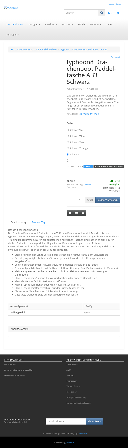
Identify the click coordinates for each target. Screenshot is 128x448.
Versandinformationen (14, 375)
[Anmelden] (109, 12)
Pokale (81, 24)
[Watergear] (22, 9)
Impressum (71, 380)
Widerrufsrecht (73, 386)
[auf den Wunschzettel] (70, 213)
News (111, 4)
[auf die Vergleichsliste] (76, 213)
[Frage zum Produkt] (83, 213)
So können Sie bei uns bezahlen (18, 369)
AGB (68, 369)
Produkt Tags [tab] (39, 222)
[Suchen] (101, 12)
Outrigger (33, 24)
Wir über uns (10, 364)
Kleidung (50, 24)
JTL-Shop (70, 442)
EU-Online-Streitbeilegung (78, 402)
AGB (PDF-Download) (76, 397)
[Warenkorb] (119, 12)
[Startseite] (12, 49)
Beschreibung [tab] (18, 222)
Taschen (66, 24)
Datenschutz (72, 364)
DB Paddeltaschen (89, 113)
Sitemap (70, 375)
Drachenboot (13, 24)
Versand (87, 185)
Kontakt (119, 4)
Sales (109, 24)
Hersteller (12, 34)
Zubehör (95, 24)
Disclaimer (71, 391)
